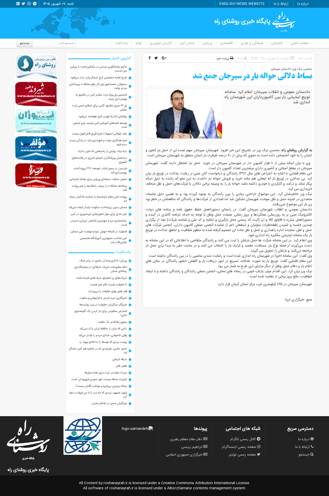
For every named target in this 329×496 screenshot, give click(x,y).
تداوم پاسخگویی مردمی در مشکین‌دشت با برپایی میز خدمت (98, 68)
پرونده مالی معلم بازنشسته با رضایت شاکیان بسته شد (98, 198)
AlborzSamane (179, 488)
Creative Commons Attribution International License (205, 483)
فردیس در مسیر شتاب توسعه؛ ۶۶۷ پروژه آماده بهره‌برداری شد (100, 170)
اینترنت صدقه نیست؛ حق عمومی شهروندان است (99, 379)
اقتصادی (226, 43)
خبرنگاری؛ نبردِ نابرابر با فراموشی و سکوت (103, 298)
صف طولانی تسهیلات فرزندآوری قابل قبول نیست (99, 133)
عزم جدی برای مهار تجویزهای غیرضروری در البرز (99, 214)
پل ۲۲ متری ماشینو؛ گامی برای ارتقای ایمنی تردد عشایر (99, 107)
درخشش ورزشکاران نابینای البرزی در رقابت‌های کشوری (99, 160)
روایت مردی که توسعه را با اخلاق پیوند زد (103, 342)
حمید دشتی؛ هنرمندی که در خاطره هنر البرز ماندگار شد (98, 350)
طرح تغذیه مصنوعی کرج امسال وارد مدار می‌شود (98, 77)
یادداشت (121, 43)
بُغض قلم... (120, 366)
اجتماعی (277, 43)
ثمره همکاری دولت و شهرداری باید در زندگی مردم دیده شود (98, 142)
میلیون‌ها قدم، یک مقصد (112, 322)
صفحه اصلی (300, 43)
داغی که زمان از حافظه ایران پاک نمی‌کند (103, 328)
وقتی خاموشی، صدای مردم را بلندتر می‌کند (102, 335)
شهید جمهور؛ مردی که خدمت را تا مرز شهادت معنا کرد (98, 394)
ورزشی (207, 43)
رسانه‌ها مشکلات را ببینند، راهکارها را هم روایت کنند (99, 188)
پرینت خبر (223, 58)
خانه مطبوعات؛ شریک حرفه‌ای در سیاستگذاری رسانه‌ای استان (100, 269)
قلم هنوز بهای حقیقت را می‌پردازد (107, 291)
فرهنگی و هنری (252, 43)
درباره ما (303, 4)
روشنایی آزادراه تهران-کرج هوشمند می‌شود (102, 116)
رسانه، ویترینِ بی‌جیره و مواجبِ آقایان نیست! (101, 386)
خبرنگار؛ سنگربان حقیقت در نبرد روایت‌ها (103, 304)
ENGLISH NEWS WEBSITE (242, 4)
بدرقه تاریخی (119, 359)
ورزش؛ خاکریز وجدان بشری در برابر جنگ (103, 260)
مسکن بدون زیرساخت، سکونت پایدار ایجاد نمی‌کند (97, 207)
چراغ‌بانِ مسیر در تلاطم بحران (109, 403)
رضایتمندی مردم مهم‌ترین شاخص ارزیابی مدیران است (98, 222)
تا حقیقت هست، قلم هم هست (108, 284)
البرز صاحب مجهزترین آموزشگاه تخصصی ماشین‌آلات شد (103, 240)
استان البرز (187, 43)
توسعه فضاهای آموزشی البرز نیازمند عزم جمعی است (100, 125)
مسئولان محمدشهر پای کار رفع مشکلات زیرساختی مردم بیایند (98, 86)
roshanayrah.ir (116, 483)
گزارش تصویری (161, 43)
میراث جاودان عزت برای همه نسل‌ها (106, 372)
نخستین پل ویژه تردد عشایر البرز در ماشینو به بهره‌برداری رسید (101, 96)
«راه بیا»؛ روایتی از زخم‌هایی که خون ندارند (102, 151)
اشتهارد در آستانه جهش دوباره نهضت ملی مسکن (99, 231)
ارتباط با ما (281, 4)
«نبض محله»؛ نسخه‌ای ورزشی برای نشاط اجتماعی (98, 179)
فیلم (139, 43)
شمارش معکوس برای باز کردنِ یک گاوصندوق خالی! (101, 313)
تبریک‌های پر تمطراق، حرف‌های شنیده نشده (102, 278)
